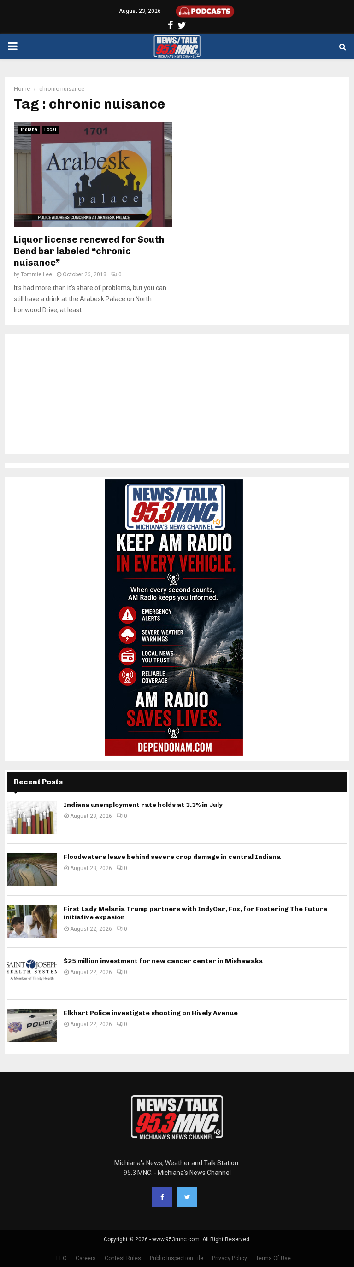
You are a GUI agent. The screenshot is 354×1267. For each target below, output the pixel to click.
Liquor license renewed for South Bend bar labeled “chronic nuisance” (89, 251)
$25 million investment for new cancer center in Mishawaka (163, 961)
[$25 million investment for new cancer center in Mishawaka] (32, 973)
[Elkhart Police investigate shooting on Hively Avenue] (32, 1025)
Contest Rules (123, 1258)
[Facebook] (162, 1197)
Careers (86, 1258)
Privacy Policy (229, 1258)
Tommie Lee (36, 274)
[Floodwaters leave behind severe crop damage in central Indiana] (32, 869)
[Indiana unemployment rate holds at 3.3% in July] (32, 817)
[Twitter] (187, 1197)
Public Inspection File (176, 1258)
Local (50, 129)
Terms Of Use (273, 1258)
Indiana (29, 129)
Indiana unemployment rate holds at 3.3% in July (143, 805)
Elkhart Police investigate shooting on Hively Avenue (151, 1013)
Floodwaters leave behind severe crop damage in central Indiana (172, 857)
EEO (61, 1258)
